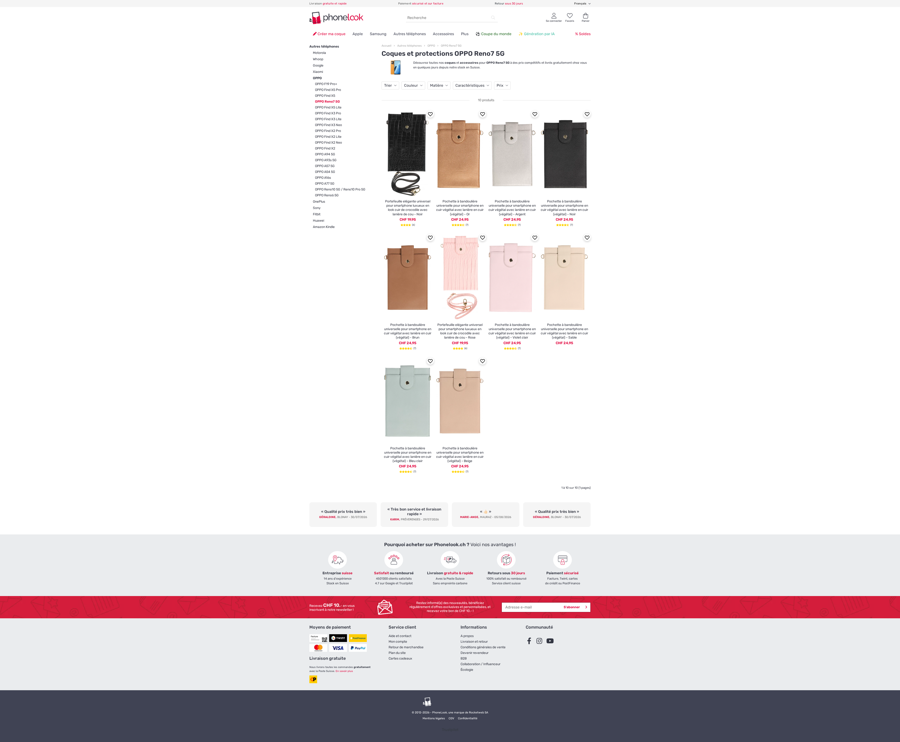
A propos (467, 636)
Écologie (467, 670)
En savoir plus (344, 671)
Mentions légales (434, 718)
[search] (493, 18)
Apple (357, 34)
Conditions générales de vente (483, 647)
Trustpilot (450, 729)
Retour (509, 3)
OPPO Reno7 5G (451, 45)
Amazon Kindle (324, 227)
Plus (465, 34)
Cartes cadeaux (400, 658)
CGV (451, 718)
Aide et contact (400, 636)
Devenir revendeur (474, 653)
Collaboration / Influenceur (480, 664)
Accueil (386, 45)
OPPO (317, 78)
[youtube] (551, 641)
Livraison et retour (474, 642)
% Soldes (583, 34)
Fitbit (316, 214)
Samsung (378, 34)
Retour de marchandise (406, 647)
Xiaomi (318, 72)
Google (318, 65)
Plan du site (397, 653)
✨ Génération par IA (536, 34)
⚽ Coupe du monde (493, 34)
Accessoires (443, 34)
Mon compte (398, 642)
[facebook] (530, 641)
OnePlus (319, 202)
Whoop (318, 59)
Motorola (319, 53)
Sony (317, 208)
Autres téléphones (410, 34)
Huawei (318, 221)
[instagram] (540, 641)
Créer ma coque (331, 34)
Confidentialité (467, 718)
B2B (464, 658)
